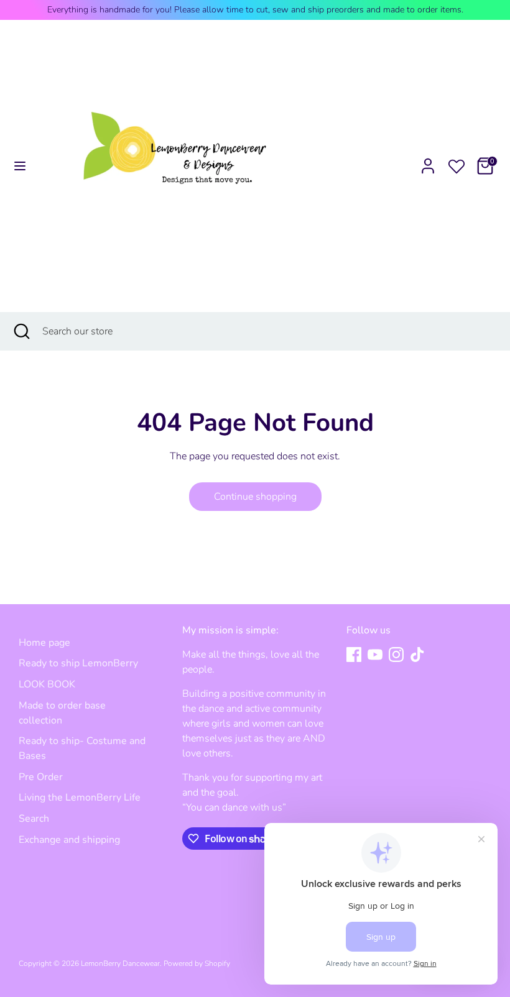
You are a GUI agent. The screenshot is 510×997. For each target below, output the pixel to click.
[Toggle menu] (19, 166)
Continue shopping (255, 496)
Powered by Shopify (197, 963)
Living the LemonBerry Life (80, 797)
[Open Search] (21, 331)
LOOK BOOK (47, 684)
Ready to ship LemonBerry (78, 663)
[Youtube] (375, 654)
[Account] (427, 161)
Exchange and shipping (69, 840)
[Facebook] (353, 654)
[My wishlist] (456, 164)
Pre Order (41, 777)
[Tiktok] (417, 654)
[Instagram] (396, 654)
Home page (44, 643)
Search (34, 818)
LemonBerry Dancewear (120, 963)
